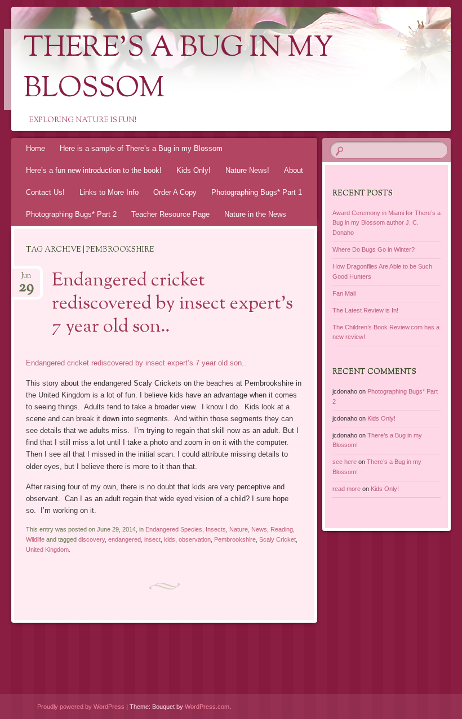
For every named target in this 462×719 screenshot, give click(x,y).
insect (152, 539)
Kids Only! (193, 170)
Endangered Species (173, 529)
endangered (124, 539)
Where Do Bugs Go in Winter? (373, 249)
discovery (91, 539)
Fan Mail (344, 293)
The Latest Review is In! (365, 310)
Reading (281, 529)
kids (169, 539)
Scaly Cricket (277, 539)
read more (346, 488)
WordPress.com (207, 706)
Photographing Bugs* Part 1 (256, 192)
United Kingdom (47, 549)
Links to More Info (109, 192)
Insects (216, 529)
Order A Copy (175, 192)
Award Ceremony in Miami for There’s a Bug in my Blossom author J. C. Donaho (386, 222)
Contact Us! (45, 192)
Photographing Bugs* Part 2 (71, 214)
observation (195, 539)
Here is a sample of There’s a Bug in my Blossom (141, 148)
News (259, 529)
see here (344, 461)
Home (35, 148)
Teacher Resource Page (170, 214)
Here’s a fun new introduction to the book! (94, 170)
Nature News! (247, 170)
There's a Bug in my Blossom (179, 69)
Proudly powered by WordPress (81, 706)
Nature (238, 529)
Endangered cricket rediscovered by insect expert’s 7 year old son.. (172, 304)
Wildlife (35, 539)
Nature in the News (255, 214)
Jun (26, 279)
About (293, 170)
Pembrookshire (235, 539)
